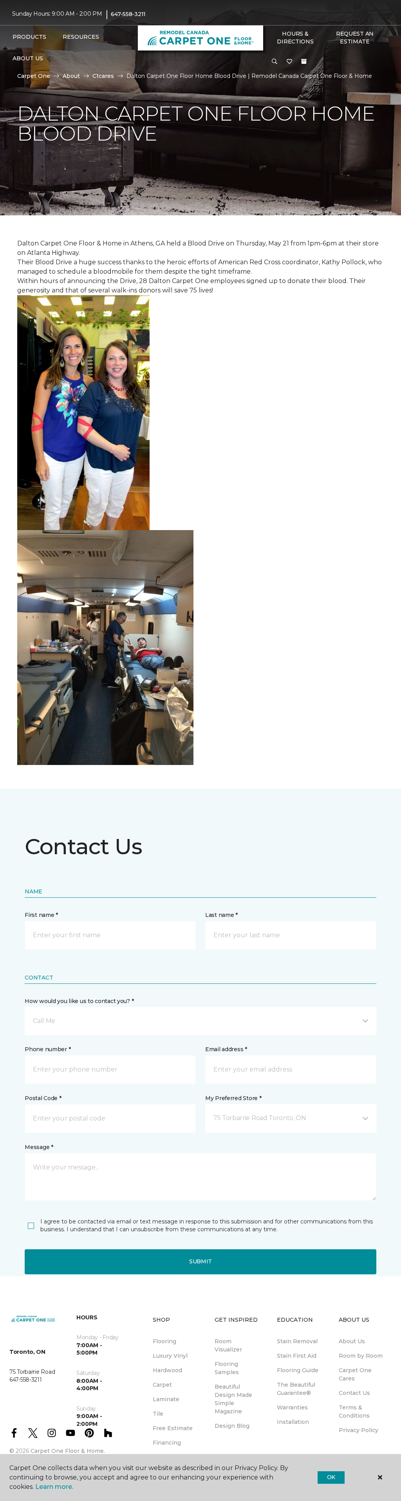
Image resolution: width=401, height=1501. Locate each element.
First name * (41, 915)
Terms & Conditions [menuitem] (354, 1411)
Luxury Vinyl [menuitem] (170, 1355)
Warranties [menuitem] (292, 1407)
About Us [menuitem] (352, 1341)
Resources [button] (81, 36)
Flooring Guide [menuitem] (297, 1370)
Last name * (221, 915)
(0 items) (304, 61)
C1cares (103, 75)
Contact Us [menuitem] (354, 1392)
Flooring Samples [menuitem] (227, 1368)
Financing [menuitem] (167, 1442)
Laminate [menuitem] (166, 1399)
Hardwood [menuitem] (167, 1370)
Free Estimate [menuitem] (173, 1428)
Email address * (226, 1049)
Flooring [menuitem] (164, 1341)
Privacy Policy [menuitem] (358, 1430)
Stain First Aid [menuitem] (296, 1355)
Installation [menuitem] (293, 1421)
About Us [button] (28, 58)
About (71, 75)
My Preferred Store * (233, 1098)
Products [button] (29, 36)
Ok (331, 1477)
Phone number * (47, 1049)
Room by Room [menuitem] (361, 1355)
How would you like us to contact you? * (79, 1001)
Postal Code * (43, 1098)
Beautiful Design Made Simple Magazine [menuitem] (233, 1399)
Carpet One (33, 75)
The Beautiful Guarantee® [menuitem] (296, 1388)
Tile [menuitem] (158, 1413)
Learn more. (54, 1486)
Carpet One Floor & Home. (68, 1450)
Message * (39, 1147)
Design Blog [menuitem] (232, 1425)
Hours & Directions (295, 37)
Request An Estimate (355, 37)
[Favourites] (289, 61)
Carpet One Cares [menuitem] (355, 1374)
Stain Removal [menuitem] (297, 1341)
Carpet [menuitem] (162, 1384)
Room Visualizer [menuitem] (228, 1345)
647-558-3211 (128, 14)
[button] (274, 61)
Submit (200, 1261)
